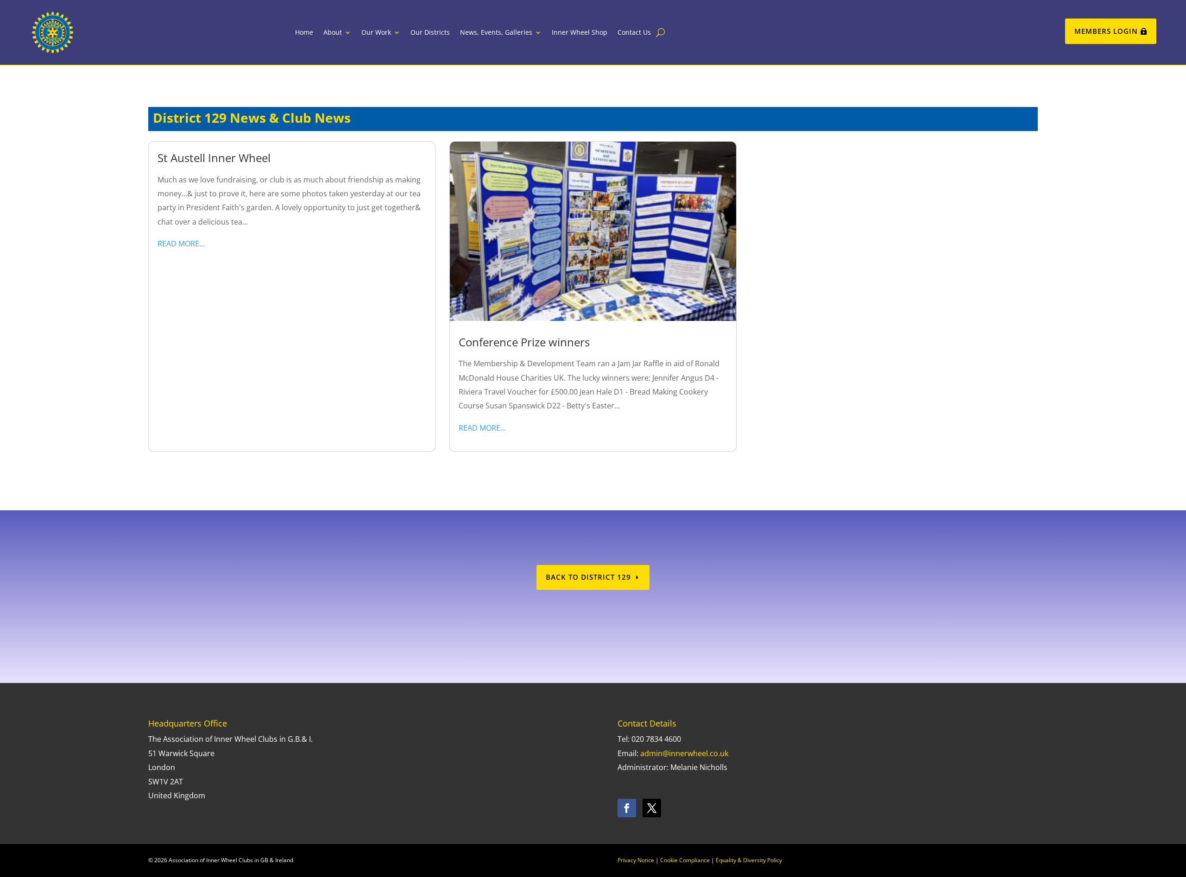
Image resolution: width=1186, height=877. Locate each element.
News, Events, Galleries (496, 32)
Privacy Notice (636, 860)
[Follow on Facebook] (627, 808)
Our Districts (430, 32)
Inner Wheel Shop (579, 32)
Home (304, 32)
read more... (181, 243)
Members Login (1106, 31)
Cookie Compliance (685, 860)
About (332, 32)
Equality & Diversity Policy (749, 860)
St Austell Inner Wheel (214, 157)
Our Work (376, 32)
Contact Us (634, 32)
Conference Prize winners (524, 342)
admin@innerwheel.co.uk (684, 753)
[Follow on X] (652, 808)
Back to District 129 (588, 577)
